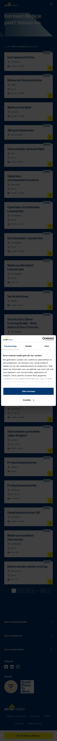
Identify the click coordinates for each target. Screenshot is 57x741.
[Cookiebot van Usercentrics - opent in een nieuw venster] (42, 339)
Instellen (27, 400)
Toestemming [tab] (10, 346)
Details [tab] (28, 346)
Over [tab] (47, 346)
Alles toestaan (28, 391)
